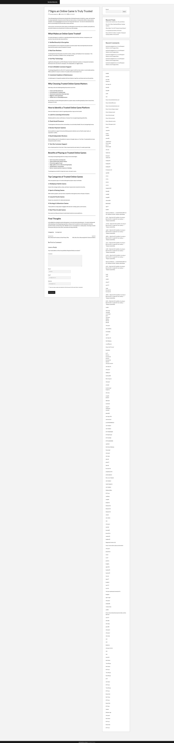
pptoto (107, 144)
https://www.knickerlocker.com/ (112, 99)
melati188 (108, 603)
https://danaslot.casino (111, 121)
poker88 (107, 138)
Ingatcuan (108, 152)
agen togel (108, 597)
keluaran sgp (108, 712)
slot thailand (108, 425)
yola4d (107, 279)
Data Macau (108, 675)
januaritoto (108, 533)
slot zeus (108, 392)
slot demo (108, 681)
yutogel (107, 384)
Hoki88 (107, 73)
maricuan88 (108, 375)
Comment (50, 253)
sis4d (107, 93)
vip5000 (107, 172)
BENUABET (108, 203)
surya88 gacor (109, 344)
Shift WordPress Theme (83, 742)
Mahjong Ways (109, 490)
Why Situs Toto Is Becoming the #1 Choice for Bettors (83, 237)
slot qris (107, 149)
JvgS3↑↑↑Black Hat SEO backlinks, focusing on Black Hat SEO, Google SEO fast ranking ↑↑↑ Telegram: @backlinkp (115, 231)
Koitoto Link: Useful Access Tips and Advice (115, 21)
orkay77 (107, 282)
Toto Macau (108, 663)
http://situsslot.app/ (110, 115)
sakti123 (107, 444)
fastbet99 (108, 570)
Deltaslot (108, 155)
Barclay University (52, 2)
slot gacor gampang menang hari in (113, 591)
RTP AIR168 (108, 437)
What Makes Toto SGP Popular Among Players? (116, 28)
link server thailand (110, 477)
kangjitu (107, 563)
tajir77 (107, 206)
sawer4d (107, 130)
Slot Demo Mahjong (110, 447)
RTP (107, 678)
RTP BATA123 (109, 434)
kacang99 (108, 530)
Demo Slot (108, 694)
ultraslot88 (108, 200)
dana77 (107, 579)
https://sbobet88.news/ (111, 102)
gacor (107, 315)
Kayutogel (108, 450)
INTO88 (107, 620)
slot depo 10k (109, 416)
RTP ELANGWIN (109, 440)
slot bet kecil (108, 419)
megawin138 (108, 188)
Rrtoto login (108, 143)
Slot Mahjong (108, 341)
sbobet (107, 514)
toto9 (107, 557)
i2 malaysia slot (109, 169)
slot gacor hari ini (109, 363)
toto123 (107, 410)
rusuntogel (108, 314)
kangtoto (108, 81)
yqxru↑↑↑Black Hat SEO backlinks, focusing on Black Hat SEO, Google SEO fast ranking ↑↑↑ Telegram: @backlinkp (115, 244)
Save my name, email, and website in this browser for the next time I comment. (66, 287)
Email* (49, 275)
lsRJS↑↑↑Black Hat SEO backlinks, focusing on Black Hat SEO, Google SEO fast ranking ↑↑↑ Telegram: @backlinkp (115, 219)
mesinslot (108, 403)
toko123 (107, 657)
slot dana (108, 456)
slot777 (107, 285)
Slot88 (107, 209)
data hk (107, 459)
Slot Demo (108, 660)
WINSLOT (108, 372)
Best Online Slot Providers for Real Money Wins (58, 237)
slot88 (107, 307)
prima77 (107, 462)
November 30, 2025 (63, 14)
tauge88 (107, 197)
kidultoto (108, 645)
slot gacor (108, 317)
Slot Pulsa (108, 697)
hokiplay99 (108, 160)
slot (106, 96)
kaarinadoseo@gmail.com (54, 14)
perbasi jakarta (109, 474)
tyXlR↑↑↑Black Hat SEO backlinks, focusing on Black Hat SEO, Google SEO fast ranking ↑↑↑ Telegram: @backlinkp (115, 250)
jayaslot (107, 397)
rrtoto (107, 176)
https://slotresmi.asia (110, 118)
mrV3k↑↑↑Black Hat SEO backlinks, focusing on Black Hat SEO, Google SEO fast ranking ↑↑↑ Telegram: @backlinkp (116, 257)
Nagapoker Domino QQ (111, 542)
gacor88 (107, 626)
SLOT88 (107, 79)
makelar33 (108, 408)
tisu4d (107, 127)
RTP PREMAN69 (109, 431)
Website (50, 281)
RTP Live (108, 493)
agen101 (107, 566)
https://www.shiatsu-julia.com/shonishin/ (114, 545)
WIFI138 (107, 400)
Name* (49, 268)
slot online (108, 517)
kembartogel (108, 388)
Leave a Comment (72, 14)
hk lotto (107, 355)
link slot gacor (109, 378)
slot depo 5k (108, 84)
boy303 (107, 76)
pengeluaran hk (109, 471)
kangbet (107, 582)
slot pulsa (108, 636)
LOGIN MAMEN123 (110, 422)
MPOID (107, 320)
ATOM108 (108, 331)
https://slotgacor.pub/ (110, 112)
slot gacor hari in (109, 648)
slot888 (107, 194)
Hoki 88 (107, 87)
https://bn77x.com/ (110, 347)
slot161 (107, 527)
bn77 (107, 353)
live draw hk (108, 290)
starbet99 (108, 536)
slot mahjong (108, 328)
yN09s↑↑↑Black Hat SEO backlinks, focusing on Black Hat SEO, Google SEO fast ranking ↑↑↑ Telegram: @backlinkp (115, 238)
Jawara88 (108, 312)
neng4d (107, 135)
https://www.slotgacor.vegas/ (112, 109)
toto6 (107, 554)
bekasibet (108, 350)
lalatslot (107, 361)
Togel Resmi (108, 141)
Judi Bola (107, 496)
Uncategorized (58, 232)
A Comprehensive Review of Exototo (113, 30)
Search (107, 9)
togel (107, 274)
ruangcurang (108, 606)
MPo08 (107, 322)
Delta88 (107, 90)
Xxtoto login (108, 146)
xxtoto (107, 182)
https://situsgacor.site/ (111, 124)
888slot (107, 319)
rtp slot (107, 576)
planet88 (108, 413)
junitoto (107, 560)
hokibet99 (108, 539)
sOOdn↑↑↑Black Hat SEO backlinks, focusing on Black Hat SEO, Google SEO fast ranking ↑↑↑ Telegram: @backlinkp (116, 225)
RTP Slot (108, 706)
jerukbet (59, 21)
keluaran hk (108, 505)
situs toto (108, 310)
